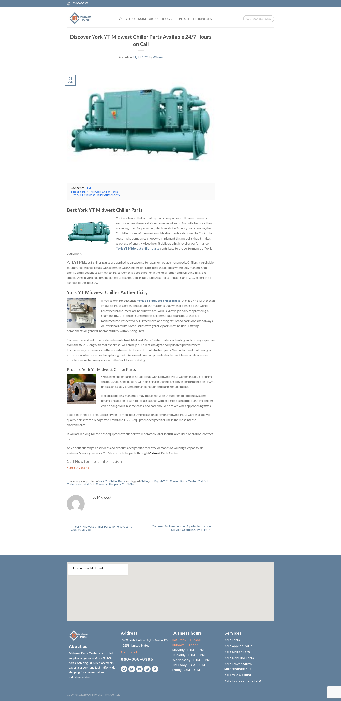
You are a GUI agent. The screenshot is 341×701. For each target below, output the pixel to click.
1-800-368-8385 (260, 18)
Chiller (144, 481)
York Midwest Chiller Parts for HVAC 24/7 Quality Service (102, 528)
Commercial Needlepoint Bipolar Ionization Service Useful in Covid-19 (181, 527)
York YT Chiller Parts (111, 481)
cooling (154, 481)
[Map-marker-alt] (155, 669)
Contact (182, 19)
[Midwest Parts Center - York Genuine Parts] (90, 17)
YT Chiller (128, 484)
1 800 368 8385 (202, 19)
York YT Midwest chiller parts (102, 484)
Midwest (158, 57)
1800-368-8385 (79, 3)
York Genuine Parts (141, 19)
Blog (166, 19)
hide (89, 187)
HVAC (164, 481)
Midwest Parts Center (183, 481)
